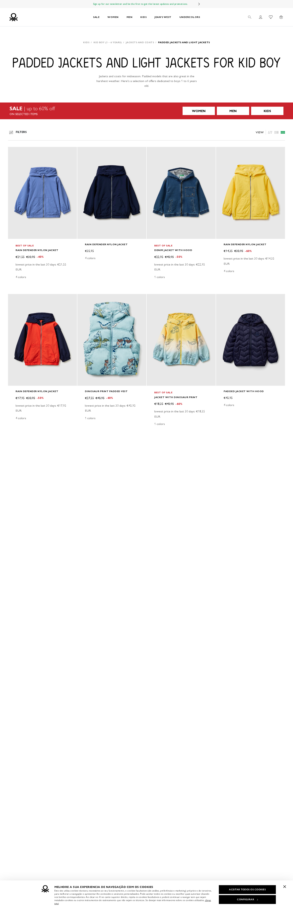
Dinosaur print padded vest (106, 391)
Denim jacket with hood (173, 250)
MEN (130, 17)
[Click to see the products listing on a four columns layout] (276, 132)
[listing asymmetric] (270, 132)
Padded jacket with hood (244, 391)
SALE (96, 17)
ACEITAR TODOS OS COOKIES (247, 889)
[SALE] (146, 111)
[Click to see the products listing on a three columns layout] (283, 132)
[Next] (199, 4)
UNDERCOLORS (189, 17)
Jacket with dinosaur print (175, 397)
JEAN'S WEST (162, 17)
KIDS (143, 17)
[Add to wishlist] (14, 152)
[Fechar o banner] (284, 886)
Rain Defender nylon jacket (37, 250)
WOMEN (113, 17)
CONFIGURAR (245, 899)
